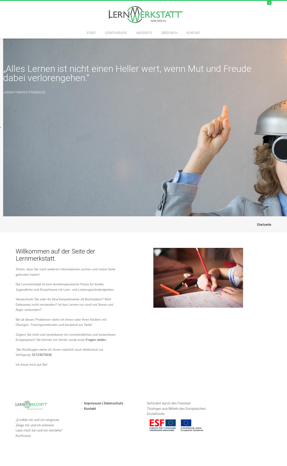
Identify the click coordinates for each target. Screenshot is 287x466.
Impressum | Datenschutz (103, 403)
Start (91, 33)
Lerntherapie (116, 33)
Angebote (144, 33)
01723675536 (42, 354)
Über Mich (169, 33)
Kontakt (193, 33)
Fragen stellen (96, 339)
